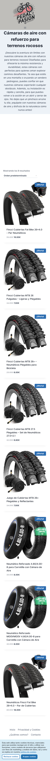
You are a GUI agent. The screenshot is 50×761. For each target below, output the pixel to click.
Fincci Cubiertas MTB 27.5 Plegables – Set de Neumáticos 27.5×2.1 (23, 432)
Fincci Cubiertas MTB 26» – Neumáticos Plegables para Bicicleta (22, 365)
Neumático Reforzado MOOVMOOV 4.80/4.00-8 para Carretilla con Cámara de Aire (23, 636)
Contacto (36, 734)
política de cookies (28, 752)
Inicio (12, 729)
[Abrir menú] (25, 28)
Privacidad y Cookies (29, 729)
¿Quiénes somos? (18, 734)
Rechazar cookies (11, 757)
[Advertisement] (25, 143)
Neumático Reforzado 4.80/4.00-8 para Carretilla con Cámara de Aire (25, 567)
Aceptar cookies (29, 757)
